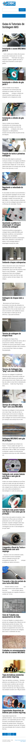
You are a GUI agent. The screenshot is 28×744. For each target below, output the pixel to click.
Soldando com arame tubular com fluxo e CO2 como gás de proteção (13, 512)
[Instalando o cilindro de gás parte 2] (14, 115)
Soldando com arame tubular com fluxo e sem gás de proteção (13, 476)
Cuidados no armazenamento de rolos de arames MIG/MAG (13, 651)
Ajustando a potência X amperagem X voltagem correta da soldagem (11, 225)
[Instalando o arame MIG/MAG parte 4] (14, 46)
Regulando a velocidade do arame (12, 188)
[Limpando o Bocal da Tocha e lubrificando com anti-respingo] (14, 545)
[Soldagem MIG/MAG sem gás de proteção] (14, 436)
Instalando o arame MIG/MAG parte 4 (14, 50)
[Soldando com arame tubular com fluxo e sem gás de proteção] (14, 471)
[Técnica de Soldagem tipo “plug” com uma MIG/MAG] (14, 366)
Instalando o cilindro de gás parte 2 (13, 119)
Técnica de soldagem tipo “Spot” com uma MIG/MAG (12, 406)
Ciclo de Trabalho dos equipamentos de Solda (11, 616)
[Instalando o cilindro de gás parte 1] (14, 80)
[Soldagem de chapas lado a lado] (14, 295)
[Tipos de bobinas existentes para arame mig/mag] (14, 672)
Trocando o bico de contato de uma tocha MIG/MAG (14, 582)
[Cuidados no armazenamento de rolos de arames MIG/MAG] (14, 648)
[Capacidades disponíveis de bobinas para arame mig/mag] (14, 708)
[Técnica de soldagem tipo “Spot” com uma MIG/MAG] (14, 402)
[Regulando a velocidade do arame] (14, 185)
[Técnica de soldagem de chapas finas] (14, 331)
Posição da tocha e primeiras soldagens (13, 155)
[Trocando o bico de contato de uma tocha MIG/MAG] (14, 579)
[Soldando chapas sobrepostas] (14, 260)
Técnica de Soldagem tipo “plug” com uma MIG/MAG (12, 370)
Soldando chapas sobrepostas (14, 262)
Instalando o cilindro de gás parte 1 (13, 83)
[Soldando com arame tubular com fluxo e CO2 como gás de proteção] (14, 507)
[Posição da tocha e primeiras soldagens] (14, 151)
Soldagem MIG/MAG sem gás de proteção (13, 439)
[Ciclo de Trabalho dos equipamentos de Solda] (14, 612)
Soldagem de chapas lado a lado (13, 299)
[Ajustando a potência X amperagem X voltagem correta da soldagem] (14, 220)
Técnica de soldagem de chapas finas (11, 334)
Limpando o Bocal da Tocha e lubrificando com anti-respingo (13, 549)
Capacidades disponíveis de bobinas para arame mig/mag (13, 711)
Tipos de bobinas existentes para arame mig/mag (13, 676)
